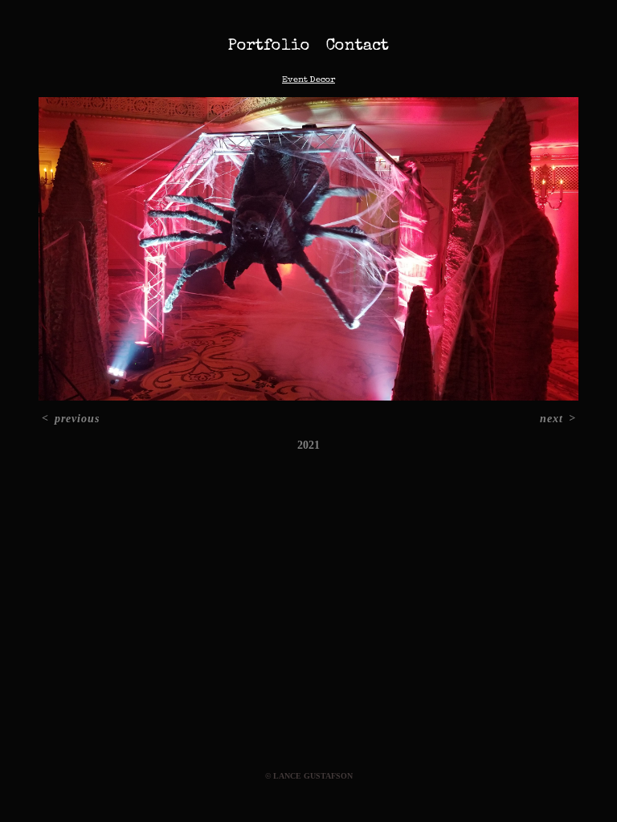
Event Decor (308, 79)
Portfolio (269, 47)
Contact (357, 47)
